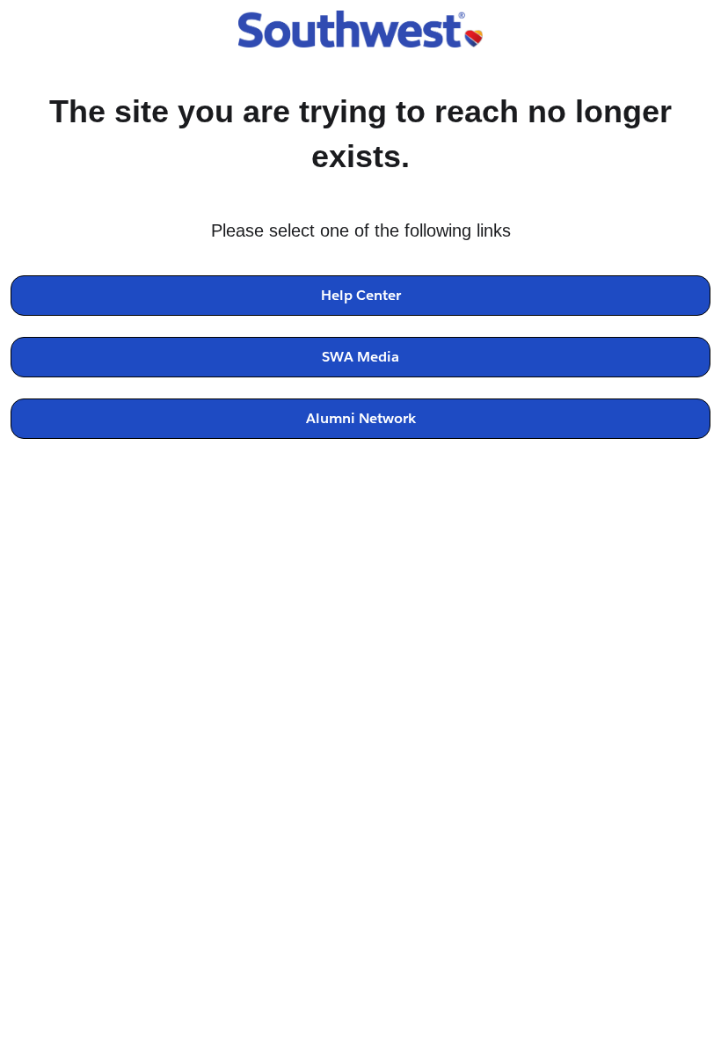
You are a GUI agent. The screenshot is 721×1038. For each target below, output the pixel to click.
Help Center (361, 295)
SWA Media (360, 356)
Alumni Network (361, 418)
